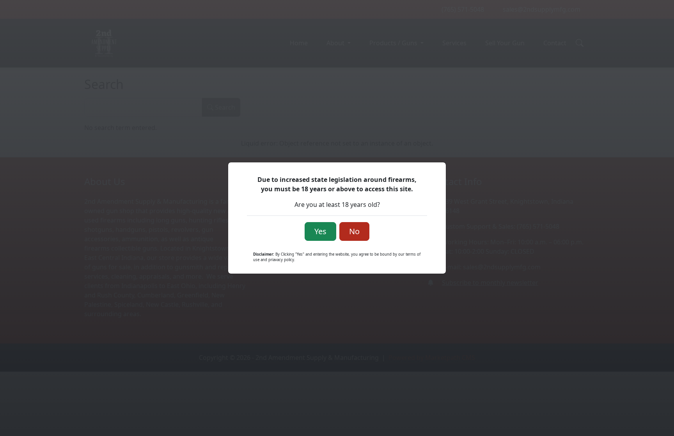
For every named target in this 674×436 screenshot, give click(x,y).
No (354, 231)
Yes (320, 231)
